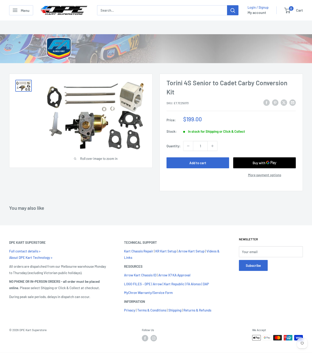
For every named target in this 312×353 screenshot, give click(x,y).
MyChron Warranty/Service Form (148, 293)
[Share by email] (292, 102)
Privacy (129, 310)
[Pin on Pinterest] (275, 102)
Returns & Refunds (197, 310)
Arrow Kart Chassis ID (140, 275)
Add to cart (197, 163)
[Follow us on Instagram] (154, 338)
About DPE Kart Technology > (30, 257)
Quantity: (173, 146)
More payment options (264, 175)
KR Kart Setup (165, 251)
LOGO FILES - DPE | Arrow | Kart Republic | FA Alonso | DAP (166, 284)
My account (257, 12)
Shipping (174, 310)
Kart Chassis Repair (138, 251)
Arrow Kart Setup (191, 251)
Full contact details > (24, 251)
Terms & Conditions (151, 310)
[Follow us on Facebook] (145, 338)
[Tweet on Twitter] (284, 102)
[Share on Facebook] (266, 102)
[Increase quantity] (212, 146)
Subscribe (253, 265)
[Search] (232, 10)
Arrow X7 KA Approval (174, 275)
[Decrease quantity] (188, 146)
